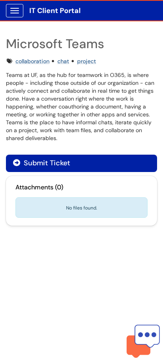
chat (63, 61)
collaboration (32, 61)
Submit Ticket (46, 163)
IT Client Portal (55, 10)
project (86, 61)
